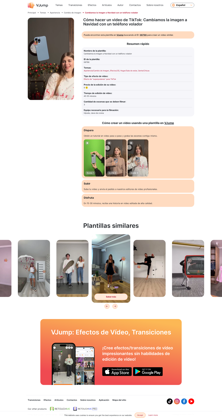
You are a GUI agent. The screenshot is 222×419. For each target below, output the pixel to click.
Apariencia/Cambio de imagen (96, 71)
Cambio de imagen (72, 12)
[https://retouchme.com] (60, 409)
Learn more (153, 415)
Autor (120, 5)
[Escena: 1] (94, 158)
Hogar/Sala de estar (128, 71)
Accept (140, 415)
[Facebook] (184, 401)
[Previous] (107, 306)
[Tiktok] (170, 401)
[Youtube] (191, 401)
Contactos (135, 5)
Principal (32, 12)
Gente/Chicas (143, 71)
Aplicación (104, 400)
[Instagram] (177, 401)
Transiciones (75, 5)
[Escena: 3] (138, 158)
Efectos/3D (114, 71)
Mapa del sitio (119, 400)
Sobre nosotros (154, 5)
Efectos (92, 5)
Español (180, 5)
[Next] (115, 306)
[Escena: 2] (116, 158)
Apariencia (55, 12)
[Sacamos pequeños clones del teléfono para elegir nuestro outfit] (64, 364)
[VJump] (38, 5)
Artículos (107, 5)
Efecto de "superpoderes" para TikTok (100, 79)
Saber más (34, 291)
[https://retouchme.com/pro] (85, 409)
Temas (59, 5)
